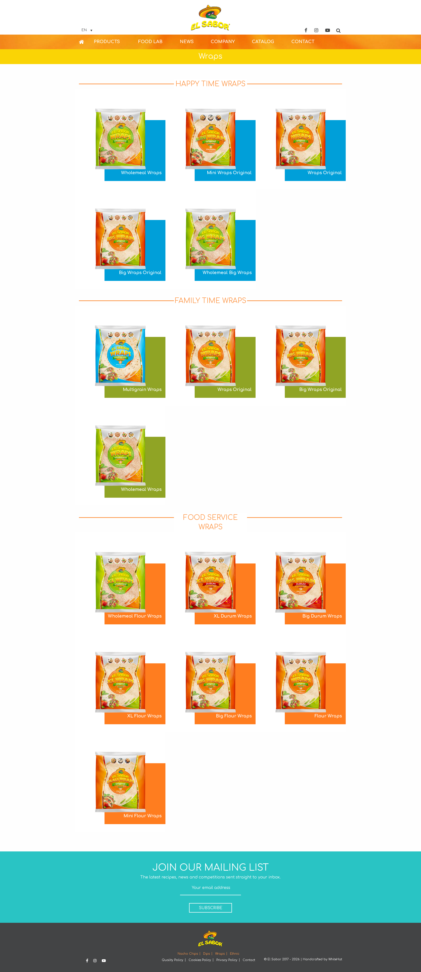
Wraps (220, 953)
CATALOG (263, 41)
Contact (249, 960)
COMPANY (223, 41)
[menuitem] (86, 42)
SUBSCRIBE (210, 908)
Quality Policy (172, 960)
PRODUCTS (107, 41)
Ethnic (234, 953)
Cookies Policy (200, 960)
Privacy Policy (226, 960)
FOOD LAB (150, 41)
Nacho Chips (188, 953)
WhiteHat (335, 959)
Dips (206, 953)
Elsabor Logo (210, 17)
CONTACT (303, 41)
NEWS (187, 41)
